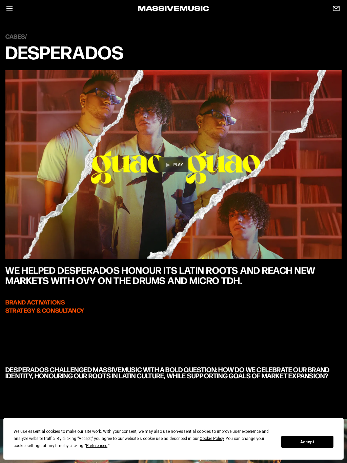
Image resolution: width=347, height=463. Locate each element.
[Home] (173, 8)
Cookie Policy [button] (212, 438)
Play (178, 164)
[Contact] (333, 8)
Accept (307, 442)
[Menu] (7, 8)
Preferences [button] (96, 445)
